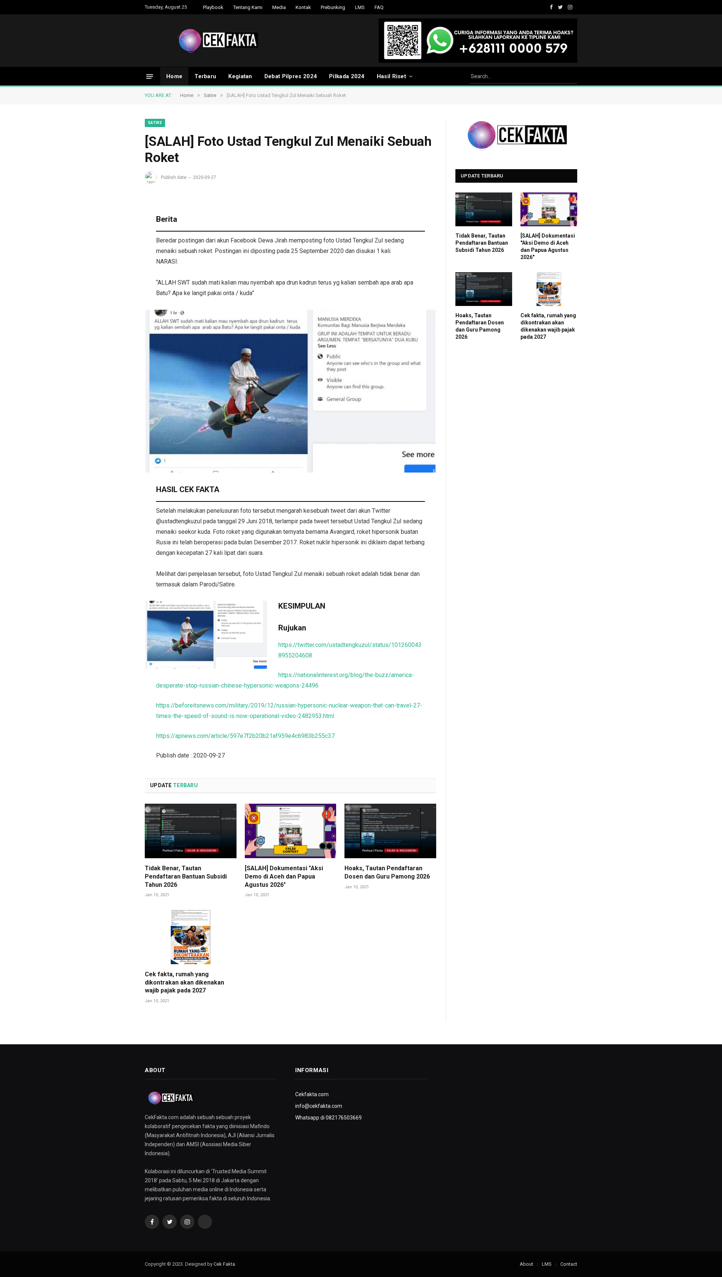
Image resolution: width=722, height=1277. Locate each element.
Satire (155, 123)
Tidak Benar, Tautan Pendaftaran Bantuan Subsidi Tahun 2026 (186, 876)
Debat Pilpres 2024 (290, 76)
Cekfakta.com (312, 1094)
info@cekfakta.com (318, 1106)
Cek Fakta (224, 1264)
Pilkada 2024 (347, 76)
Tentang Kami (247, 7)
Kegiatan (240, 76)
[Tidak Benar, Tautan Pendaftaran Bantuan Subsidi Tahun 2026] (191, 831)
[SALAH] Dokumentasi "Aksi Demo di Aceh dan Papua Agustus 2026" (284, 876)
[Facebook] (118, 228)
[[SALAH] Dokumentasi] (291, 831)
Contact (568, 1264)
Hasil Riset (391, 76)
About (526, 1264)
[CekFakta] (218, 40)
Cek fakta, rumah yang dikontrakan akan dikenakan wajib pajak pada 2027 (184, 982)
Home (174, 76)
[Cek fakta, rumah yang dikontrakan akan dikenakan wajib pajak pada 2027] (191, 937)
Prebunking (333, 7)
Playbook (213, 7)
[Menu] (149, 76)
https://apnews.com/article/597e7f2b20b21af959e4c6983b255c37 (245, 735)
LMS (360, 7)
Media (279, 7)
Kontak (303, 7)
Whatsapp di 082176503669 (328, 1118)
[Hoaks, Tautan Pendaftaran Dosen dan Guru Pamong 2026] (390, 831)
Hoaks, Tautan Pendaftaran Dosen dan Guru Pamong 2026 (387, 872)
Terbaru (205, 76)
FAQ (379, 7)
